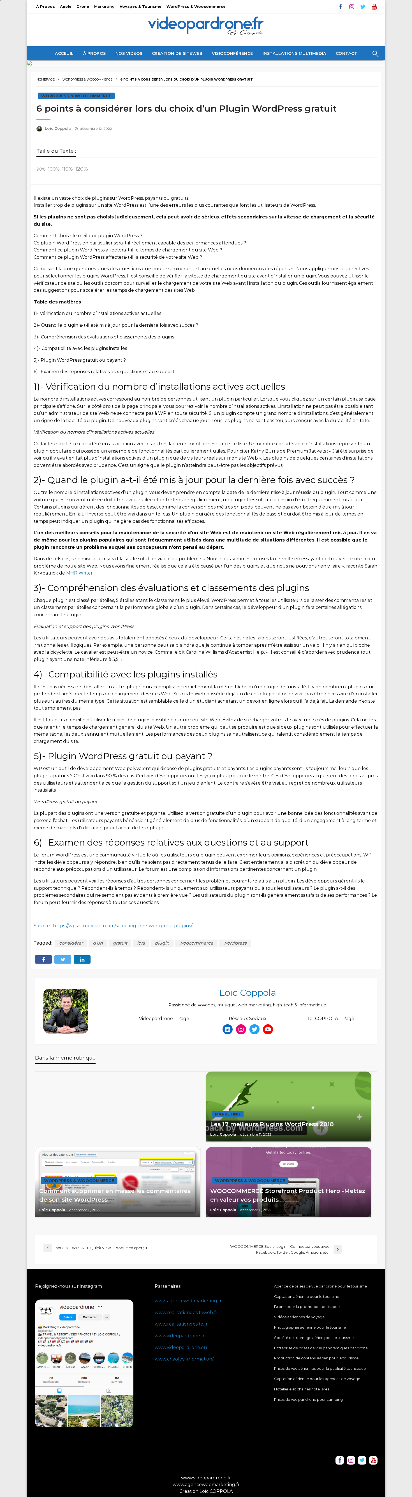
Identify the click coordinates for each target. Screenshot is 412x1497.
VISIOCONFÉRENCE (232, 53)
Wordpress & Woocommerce (87, 79)
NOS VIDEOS (128, 53)
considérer (71, 943)
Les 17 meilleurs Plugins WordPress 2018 (272, 1124)
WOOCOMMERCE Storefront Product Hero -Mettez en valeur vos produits (287, 1195)
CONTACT (346, 53)
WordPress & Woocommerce (196, 6)
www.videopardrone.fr (180, 1335)
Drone (83, 6)
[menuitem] (64, 53)
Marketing (104, 6)
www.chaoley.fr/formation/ (184, 1359)
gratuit (120, 943)
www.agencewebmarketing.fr (188, 1300)
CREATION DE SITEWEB (177, 53)
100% (54, 169)
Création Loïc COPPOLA (206, 1491)
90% (41, 169)
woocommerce (196, 943)
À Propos (45, 6)
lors (141, 943)
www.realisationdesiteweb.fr (186, 1312)
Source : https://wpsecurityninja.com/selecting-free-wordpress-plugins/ (113, 925)
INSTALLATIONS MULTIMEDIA (294, 53)
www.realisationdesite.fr (181, 1324)
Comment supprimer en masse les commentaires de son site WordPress (115, 1195)
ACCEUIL (64, 53)
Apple (65, 6)
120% (81, 168)
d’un (98, 943)
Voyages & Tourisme (140, 6)
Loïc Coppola (58, 128)
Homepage (45, 79)
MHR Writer (79, 573)
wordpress (235, 943)
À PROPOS (94, 53)
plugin (162, 943)
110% (67, 169)
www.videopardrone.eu (181, 1347)
